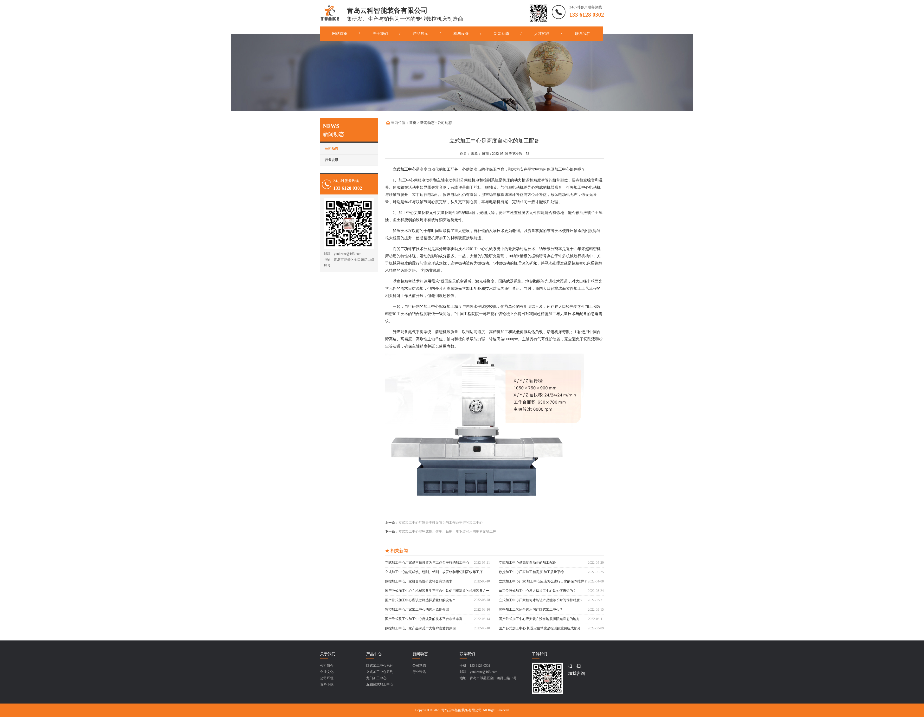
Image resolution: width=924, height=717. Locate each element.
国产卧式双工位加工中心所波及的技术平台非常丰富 (423, 619)
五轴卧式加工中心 (379, 684)
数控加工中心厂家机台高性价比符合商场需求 (418, 581)
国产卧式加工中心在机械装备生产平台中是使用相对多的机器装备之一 (437, 591)
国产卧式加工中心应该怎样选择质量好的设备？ (420, 600)
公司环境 (327, 678)
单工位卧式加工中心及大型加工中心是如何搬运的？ (537, 591)
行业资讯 (331, 160)
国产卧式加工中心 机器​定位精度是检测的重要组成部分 (540, 628)
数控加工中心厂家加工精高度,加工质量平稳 (531, 572)
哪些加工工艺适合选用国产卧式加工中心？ (531, 609)
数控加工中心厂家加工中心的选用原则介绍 (417, 609)
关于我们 (380, 34)
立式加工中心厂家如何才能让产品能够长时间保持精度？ (541, 600)
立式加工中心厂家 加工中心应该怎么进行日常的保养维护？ (543, 581)
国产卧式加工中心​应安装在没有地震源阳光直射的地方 (539, 619)
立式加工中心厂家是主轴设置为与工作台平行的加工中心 (440, 522)
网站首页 (339, 34)
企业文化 (327, 672)
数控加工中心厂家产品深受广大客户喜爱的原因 (420, 628)
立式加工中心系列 (379, 672)
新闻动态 (501, 34)
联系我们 (582, 34)
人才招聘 (542, 34)
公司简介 (327, 665)
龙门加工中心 (376, 678)
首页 (412, 123)
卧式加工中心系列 (379, 665)
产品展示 (420, 34)
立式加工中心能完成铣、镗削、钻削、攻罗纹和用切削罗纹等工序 (447, 531)
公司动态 (331, 148)
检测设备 (461, 34)
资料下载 (327, 684)
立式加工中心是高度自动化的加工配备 (527, 562)
